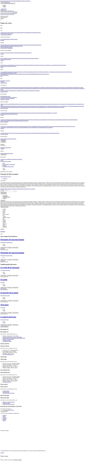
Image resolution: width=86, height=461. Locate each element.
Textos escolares (61, 107)
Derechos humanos (9, 71)
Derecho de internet (4, 88)
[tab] (43, 200)
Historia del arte (30, 32)
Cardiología (6, 112)
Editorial (15, 0)
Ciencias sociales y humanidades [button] (6, 48)
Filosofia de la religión (16, 74)
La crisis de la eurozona (9, 267)
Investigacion (32, 58)
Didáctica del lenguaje (19, 104)
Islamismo (2, 74)
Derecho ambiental (33, 87)
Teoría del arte (10, 33)
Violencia (70, 71)
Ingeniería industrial (11, 46)
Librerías (2, 148)
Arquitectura (2, 32)
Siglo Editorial (3, 139)
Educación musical (24, 106)
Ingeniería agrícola (8, 44)
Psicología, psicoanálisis (48, 127)
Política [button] (1, 67)
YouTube (4, 417)
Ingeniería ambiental (16, 44)
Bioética (2, 80)
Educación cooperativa (42, 104)
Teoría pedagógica (54, 107)
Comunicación (27, 0)
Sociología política (64, 71)
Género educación (21, 65)
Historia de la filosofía (4, 120)
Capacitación (9, 104)
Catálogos (12, 32)
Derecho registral (16, 90)
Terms (15, 413)
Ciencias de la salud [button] (4, 108)
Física (9, 39)
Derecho (2, 65)
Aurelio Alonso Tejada (4, 326)
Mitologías (35, 74)
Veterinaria (15, 114)
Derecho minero (67, 88)
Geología (12, 39)
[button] (3, 8)
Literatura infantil (17, 133)
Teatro (37, 32)
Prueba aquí (14, 13)
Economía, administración (53, 126)
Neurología (37, 112)
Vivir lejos (4, 305)
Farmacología (23, 112)
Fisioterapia (28, 112)
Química (10, 47)
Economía (2, 59)
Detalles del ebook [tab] (6, 197)
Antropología (23, 52)
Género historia (34, 65)
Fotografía (26, 32)
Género (1, 127)
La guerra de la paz (8, 317)
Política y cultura (48, 71)
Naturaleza (36, 58)
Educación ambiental (27, 104)
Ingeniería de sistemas (29, 44)
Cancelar (2, 456)
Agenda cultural (3, 154)
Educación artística (34, 104)
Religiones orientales (8, 74)
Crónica (7, 133)
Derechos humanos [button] (4, 91)
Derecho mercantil (60, 88)
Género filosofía (28, 65)
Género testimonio (58, 65)
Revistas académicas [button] (4, 121)
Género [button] (1, 60)
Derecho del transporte (9, 87)
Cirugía (9, 112)
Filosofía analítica (26, 119)
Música (34, 32)
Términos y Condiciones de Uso (9, 402)
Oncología (2, 114)
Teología (40, 74)
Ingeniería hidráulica (4, 46)
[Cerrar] (0, 455)
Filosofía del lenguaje (55, 119)
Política (4, 96)
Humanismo (11, 120)
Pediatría (6, 114)
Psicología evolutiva (35, 107)
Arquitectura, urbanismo (14, 126)
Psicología (7, 72)
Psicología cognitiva (20, 107)
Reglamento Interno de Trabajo (8, 393)
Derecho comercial (57, 87)
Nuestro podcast (1, 161)
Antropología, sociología (5, 126)
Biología (6, 39)
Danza (17, 32)
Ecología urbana (22, 58)
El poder (3, 280)
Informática (2, 47)
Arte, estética (21, 126)
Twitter (4, 416)
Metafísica (17, 120)
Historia (1, 66)
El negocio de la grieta (9, 293)
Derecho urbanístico (36, 90)
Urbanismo (6, 75)
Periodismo (14, 66)
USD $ (4, 5)
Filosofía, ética (64, 126)
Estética (22, 32)
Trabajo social (12, 52)
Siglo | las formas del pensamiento (6, 0)
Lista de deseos (15, 247)
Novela (31, 133)
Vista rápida (9, 247)
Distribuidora (19, 0)
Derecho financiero (39, 88)
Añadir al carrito (3, 192)
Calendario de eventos (4, 159)
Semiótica (21, 120)
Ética (27, 120)
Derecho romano (22, 90)
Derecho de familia (79, 87)
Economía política (16, 71)
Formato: (2, 189)
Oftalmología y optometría (52, 112)
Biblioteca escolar (3, 104)
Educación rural (31, 106)
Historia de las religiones (24, 74)
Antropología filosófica (4, 119)
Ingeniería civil (22, 44)
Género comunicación (8, 65)
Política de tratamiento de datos (8, 404)
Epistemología (11, 119)
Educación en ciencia (58, 104)
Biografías (2, 81)
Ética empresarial (7, 80)
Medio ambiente (3, 58)
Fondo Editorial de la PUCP (5, 176)
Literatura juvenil (24, 133)
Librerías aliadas (10, 153)
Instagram (4, 418)
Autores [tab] (4, 198)
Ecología (46, 126)
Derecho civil (51, 87)
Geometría (15, 39)
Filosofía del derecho (4, 97)
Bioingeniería (2, 44)
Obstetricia (41, 112)
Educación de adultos (51, 104)
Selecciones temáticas (18, 159)
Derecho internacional (47, 88)
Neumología (32, 112)
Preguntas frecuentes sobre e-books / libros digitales (12, 337)
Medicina (23, 127)
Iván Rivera (5, 178)
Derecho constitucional (65, 87)
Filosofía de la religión (39, 119)
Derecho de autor (73, 87)
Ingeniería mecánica (19, 46)
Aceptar (6, 456)
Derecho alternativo (26, 87)
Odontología (45, 112)
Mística (38, 74)
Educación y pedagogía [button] (4, 99)
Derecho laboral (54, 88)
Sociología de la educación (46, 107)
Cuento (10, 133)
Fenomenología (20, 119)
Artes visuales (32, 126)
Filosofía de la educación (58, 106)
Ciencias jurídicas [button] (3, 82)
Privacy (11, 413)
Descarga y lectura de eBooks (8, 339)
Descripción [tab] (5, 195)
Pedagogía (2, 107)
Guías (5, 138)
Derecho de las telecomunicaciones (14, 88)
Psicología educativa (28, 107)
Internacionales (8, 147)
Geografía (9, 59)
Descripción (3, 200)
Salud (40, 107)
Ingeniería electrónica (37, 44)
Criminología (2, 87)
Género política (46, 65)
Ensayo (13, 133)
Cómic (1, 33)
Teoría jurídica (11, 98)
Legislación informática (12, 97)
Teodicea (24, 120)
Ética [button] (1, 76)
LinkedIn (4, 419)
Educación (60, 126)
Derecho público (10, 90)
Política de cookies (6, 403)
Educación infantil (17, 106)
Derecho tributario (29, 90)
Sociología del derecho (4, 98)
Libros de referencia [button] (4, 134)
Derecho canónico (45, 87)
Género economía (15, 65)
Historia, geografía (6, 127)
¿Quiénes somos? (6, 390)
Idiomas (73, 106)
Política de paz (37, 71)
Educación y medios (46, 106)
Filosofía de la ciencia (71, 126)
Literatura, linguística (18, 127)
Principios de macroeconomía (12, 239)
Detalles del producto (4, 207)
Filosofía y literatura (68, 119)
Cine (15, 32)
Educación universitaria (38, 106)
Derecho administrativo (18, 87)
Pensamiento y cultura (37, 127)
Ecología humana (9, 58)
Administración (18, 52)
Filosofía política (23, 71)
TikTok (4, 420)
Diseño (19, 32)
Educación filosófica (4, 106)
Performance (5, 33)
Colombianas (2, 147)
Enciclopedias (8, 138)
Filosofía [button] (2, 115)
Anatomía (2, 112)
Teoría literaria (44, 133)
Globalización (28, 71)
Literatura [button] (2, 128)
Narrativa (28, 133)
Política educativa (10, 107)
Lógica (14, 120)
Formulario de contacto (7, 341)
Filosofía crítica (32, 119)
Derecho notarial (73, 88)
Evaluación (52, 106)
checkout (2, 18)
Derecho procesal (3, 90)
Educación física (11, 106)
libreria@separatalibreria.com (8, 354)
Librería (23, 0)
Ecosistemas (27, 58)
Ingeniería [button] (2, 40)
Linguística (5, 66)
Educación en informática (67, 104)
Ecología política (16, 58)
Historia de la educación (67, 106)
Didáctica (13, 104)
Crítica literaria (3, 133)
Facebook (4, 415)
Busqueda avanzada (7, 161)
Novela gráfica (50, 133)
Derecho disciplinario (25, 88)
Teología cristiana (45, 74)
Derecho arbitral (39, 87)
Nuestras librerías (3, 153)
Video (39, 32)
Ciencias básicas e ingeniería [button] (5, 34)
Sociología (64, 65)
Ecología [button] (2, 53)
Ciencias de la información (5, 52)
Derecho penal (78, 88)
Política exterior (42, 71)
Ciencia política (3, 71)
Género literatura (40, 65)
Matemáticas (7, 47)
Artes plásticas (7, 32)
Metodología (9, 66)
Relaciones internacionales (56, 71)
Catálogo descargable (7, 340)
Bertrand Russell (3, 288)
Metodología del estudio (79, 106)
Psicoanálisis (2, 72)
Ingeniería (12, 127)
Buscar (16, 12)
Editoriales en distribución (3, 141)
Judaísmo (31, 74)
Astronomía (2, 39)
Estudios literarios (56, 133)
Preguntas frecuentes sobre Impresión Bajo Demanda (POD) (14, 338)
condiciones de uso (10, 410)
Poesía (5, 107)
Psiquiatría (9, 114)
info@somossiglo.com (7, 382)
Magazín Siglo (11, 159)
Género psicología (52, 65)
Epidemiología (18, 112)
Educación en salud (75, 104)
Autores (2, 229)
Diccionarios (13, 138)
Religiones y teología (13, 72)
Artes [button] (1, 27)
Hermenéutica (75, 119)
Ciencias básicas (26, 126)
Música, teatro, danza (29, 127)
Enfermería (13, 112)
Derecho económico (32, 88)
